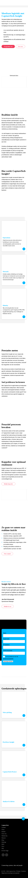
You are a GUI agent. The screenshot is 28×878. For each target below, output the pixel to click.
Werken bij (4, 836)
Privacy (18, 871)
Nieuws (4, 838)
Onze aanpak (7, 553)
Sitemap (4, 842)
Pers (3, 846)
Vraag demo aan (8, 46)
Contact (4, 827)
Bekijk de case (7, 606)
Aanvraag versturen (8, 661)
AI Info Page (5, 850)
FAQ (3, 848)
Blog (3, 840)
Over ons (20, 46)
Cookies (23, 871)
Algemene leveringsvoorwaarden (10, 873)
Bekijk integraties (8, 484)
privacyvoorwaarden (8, 658)
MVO (3, 844)
